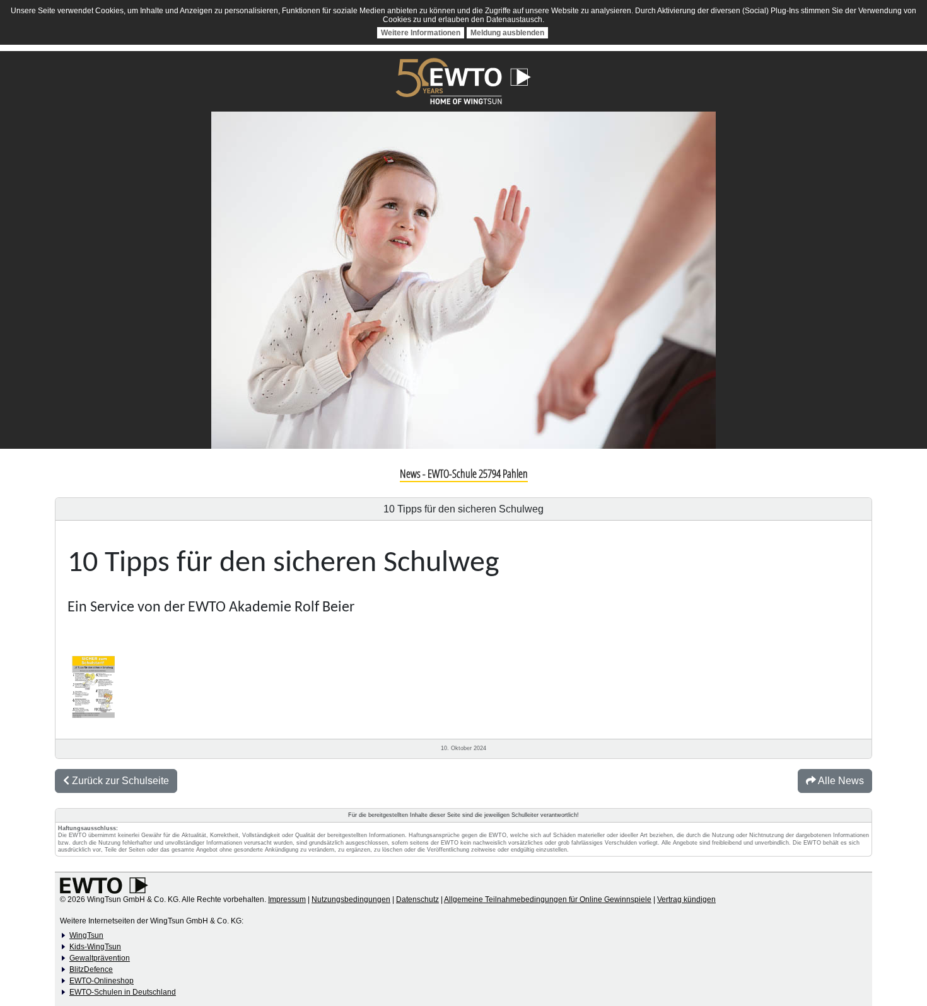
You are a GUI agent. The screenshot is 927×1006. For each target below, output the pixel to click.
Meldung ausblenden (507, 32)
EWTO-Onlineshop (101, 980)
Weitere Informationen (420, 32)
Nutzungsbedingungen (351, 899)
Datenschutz (417, 899)
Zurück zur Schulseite (119, 780)
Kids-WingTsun (95, 946)
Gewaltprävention (99, 958)
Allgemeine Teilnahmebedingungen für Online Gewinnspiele (547, 899)
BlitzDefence (91, 969)
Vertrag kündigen (686, 899)
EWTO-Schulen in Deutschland (122, 992)
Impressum (287, 899)
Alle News (840, 780)
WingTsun (86, 935)
